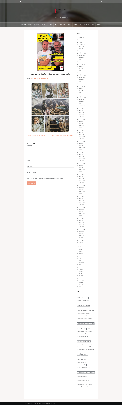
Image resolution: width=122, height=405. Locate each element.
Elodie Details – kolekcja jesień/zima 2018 (39, 78)
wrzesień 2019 (82, 185)
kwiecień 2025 (82, 64)
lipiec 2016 (81, 242)
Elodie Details (44, 25)
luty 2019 (81, 198)
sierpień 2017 (81, 231)
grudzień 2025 (82, 50)
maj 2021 (80, 149)
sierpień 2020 (81, 165)
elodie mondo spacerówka (82, 315)
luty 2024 (81, 90)
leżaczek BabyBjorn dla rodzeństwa (84, 341)
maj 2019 (80, 193)
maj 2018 (80, 215)
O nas (80, 277)
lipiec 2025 (81, 59)
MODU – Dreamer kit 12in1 (90, 369)
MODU (81, 25)
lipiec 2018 (81, 211)
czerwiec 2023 (82, 105)
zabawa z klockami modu (85, 386)
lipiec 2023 (81, 103)
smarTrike (81, 284)
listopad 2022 (81, 116)
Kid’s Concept (62, 25)
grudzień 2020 (82, 158)
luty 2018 (81, 220)
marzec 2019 (81, 196)
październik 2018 (82, 206)
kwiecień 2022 (82, 128)
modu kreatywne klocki (82, 364)
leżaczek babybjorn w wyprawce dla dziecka (86, 349)
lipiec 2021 (81, 145)
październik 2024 (82, 75)
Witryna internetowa (31, 172)
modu (79, 354)
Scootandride (81, 280)
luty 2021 (81, 154)
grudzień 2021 (82, 136)
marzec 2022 (81, 130)
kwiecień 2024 (82, 86)
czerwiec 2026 (82, 40)
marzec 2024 (81, 88)
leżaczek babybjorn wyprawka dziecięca (85, 351)
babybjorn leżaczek (86, 295)
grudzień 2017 (82, 224)
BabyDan (30, 25)
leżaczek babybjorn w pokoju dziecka (84, 346)
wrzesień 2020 (82, 163)
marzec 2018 (81, 218)
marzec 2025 (81, 66)
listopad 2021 (81, 138)
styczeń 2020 (81, 178)
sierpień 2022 (81, 121)
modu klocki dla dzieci (82, 359)
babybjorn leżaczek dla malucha (83, 302)
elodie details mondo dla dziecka (84, 305)
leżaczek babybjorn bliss (82, 333)
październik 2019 (82, 184)
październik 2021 (82, 140)
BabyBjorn (81, 249)
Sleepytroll (86, 25)
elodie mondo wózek (81, 320)
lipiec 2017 (81, 233)
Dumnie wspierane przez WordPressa (33, 403)
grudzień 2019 (82, 180)
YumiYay (80, 288)
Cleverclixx (36, 25)
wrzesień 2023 (82, 99)
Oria (46, 403)
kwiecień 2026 (82, 44)
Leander (69, 25)
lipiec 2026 (81, 39)
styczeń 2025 (81, 70)
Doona (51, 25)
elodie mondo (91, 310)
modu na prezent (81, 369)
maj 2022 (80, 127)
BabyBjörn (23, 25)
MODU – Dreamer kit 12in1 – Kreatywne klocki (86, 372)
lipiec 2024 (81, 81)
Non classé (81, 275)
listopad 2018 (81, 204)
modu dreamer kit (84, 354)
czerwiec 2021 (82, 147)
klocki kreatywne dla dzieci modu (84, 326)
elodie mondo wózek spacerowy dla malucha (86, 323)
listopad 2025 (81, 51)
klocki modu (93, 326)
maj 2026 (80, 42)
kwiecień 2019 (82, 195)
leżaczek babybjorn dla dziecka (83, 336)
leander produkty (81, 331)
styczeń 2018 (81, 222)
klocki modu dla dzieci (82, 328)
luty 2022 (81, 132)
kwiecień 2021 (82, 151)
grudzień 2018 (82, 202)
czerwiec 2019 (82, 191)
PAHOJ (80, 278)
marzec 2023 (81, 108)
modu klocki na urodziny (82, 362)
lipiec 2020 (81, 167)
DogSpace (99, 25)
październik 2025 (82, 53)
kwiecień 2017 (82, 237)
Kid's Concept (81, 267)
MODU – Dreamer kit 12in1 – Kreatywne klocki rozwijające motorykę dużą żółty (86, 379)
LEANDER (81, 269)
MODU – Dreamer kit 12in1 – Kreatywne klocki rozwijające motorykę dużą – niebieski (86, 383)
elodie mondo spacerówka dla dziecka (85, 318)
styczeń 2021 (81, 156)
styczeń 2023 (81, 112)
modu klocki (90, 357)
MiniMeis (75, 25)
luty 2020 (81, 176)
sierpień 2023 (81, 101)
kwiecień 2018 (82, 217)
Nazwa (28, 160)
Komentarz (29, 145)
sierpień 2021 (81, 143)
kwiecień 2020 (82, 173)
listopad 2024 (81, 73)
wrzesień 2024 (82, 77)
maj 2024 (80, 84)
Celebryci (81, 253)
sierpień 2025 (81, 57)
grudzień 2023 (82, 94)
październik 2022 (82, 117)
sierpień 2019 (81, 187)
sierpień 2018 (81, 209)
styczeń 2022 (81, 134)
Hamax (56, 25)
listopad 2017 (81, 226)
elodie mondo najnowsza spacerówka (84, 313)
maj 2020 (80, 171)
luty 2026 (81, 48)
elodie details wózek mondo (83, 310)
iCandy (80, 266)
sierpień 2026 (81, 37)
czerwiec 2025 (82, 61)
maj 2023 (80, 106)
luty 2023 (81, 110)
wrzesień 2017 (82, 229)
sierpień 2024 (81, 79)
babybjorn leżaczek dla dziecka (83, 300)
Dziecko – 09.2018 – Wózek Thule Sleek (36, 135)
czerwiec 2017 (82, 235)
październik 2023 (82, 97)
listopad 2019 (81, 182)
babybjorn (79, 295)
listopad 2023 (81, 95)
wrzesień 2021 (82, 141)
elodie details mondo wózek (83, 308)
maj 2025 (80, 62)
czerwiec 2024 (82, 83)
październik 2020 (82, 162)
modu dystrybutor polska (82, 357)
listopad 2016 (81, 240)
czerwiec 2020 (82, 169)
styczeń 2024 (81, 92)
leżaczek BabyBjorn (88, 331)
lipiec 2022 (81, 123)
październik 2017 (82, 228)
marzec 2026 (81, 46)
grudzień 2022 (82, 114)
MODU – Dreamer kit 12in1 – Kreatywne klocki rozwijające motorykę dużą (86, 376)
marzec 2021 (81, 152)
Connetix (80, 256)
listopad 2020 (81, 160)
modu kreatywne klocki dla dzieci (84, 367)
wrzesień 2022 (82, 119)
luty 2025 (81, 68)
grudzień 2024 (82, 72)
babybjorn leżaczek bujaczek (83, 297)
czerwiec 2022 (82, 125)
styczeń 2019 (81, 200)
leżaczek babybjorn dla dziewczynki (84, 338)
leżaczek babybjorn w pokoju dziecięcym (85, 344)
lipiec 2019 (81, 189)
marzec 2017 (81, 239)
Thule (93, 25)
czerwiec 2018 (82, 213)
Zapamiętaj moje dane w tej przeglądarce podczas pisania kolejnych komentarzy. (45, 178)
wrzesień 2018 (82, 207)
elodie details (92, 302)
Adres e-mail (30, 166)
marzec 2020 (81, 174)
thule (78, 386)
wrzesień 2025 (82, 55)
